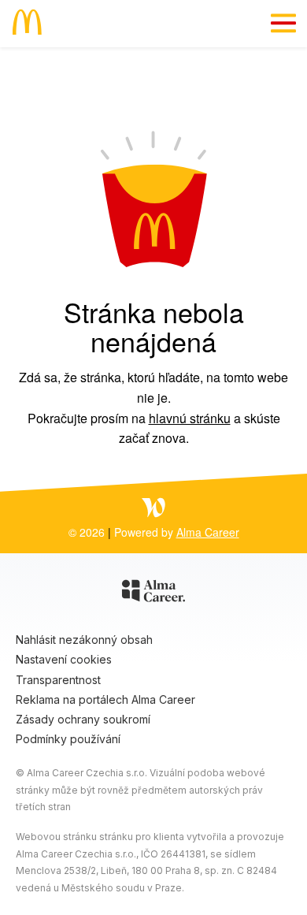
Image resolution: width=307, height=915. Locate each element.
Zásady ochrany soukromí (83, 719)
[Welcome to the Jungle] (153, 509)
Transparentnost (58, 679)
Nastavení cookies (64, 659)
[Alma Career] (153, 593)
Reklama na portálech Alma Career (105, 699)
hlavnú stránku (190, 418)
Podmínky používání (68, 739)
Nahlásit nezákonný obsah (84, 639)
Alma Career (207, 532)
